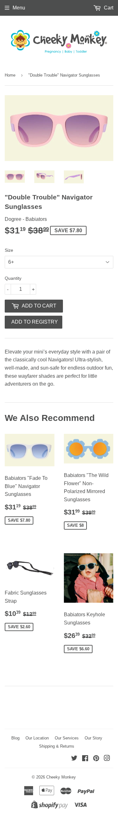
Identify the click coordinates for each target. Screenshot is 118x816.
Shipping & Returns (56, 746)
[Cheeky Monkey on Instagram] (107, 758)
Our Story (93, 738)
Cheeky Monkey (61, 777)
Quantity (13, 278)
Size (9, 250)
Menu (19, 7)
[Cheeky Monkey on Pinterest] (96, 758)
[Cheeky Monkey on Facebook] (85, 758)
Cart (108, 7)
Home (10, 75)
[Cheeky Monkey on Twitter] (74, 758)
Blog (15, 738)
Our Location (37, 738)
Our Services (67, 738)
